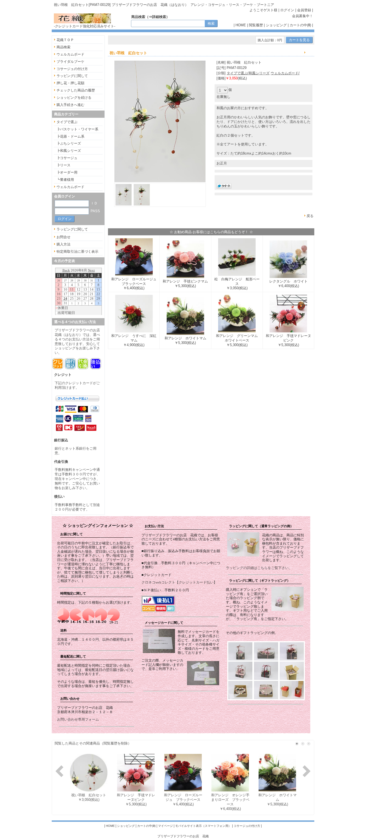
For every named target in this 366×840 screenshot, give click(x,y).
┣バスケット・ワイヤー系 (77, 129)
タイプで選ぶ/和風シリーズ (248, 73)
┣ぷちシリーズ (69, 143)
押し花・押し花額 (70, 83)
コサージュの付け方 (72, 69)
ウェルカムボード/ (285, 73)
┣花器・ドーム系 (70, 136)
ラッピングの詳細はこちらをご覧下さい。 (259, 568)
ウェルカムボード (70, 54)
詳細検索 (159, 17)
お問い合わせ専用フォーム (78, 719)
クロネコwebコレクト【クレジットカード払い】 (179, 582)
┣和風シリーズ (69, 151)
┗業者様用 (65, 180)
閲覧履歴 (256, 25)
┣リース (63, 165)
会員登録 (304, 10)
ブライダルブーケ (70, 62)
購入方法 (63, 244)
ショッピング (276, 25)
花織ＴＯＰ (65, 40)
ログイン (287, 10)
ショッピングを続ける (74, 98)
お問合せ (63, 237)
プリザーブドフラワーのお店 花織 (183, 836)
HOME (241, 25)
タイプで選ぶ (67, 122)
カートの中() (300, 25)
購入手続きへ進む (70, 105)
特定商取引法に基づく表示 (77, 252)
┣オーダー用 (67, 172)
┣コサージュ (67, 158)
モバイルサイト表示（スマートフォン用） (203, 825)
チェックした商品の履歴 (76, 90)
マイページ (165, 825)
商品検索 (63, 47)
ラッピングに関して (72, 76)
